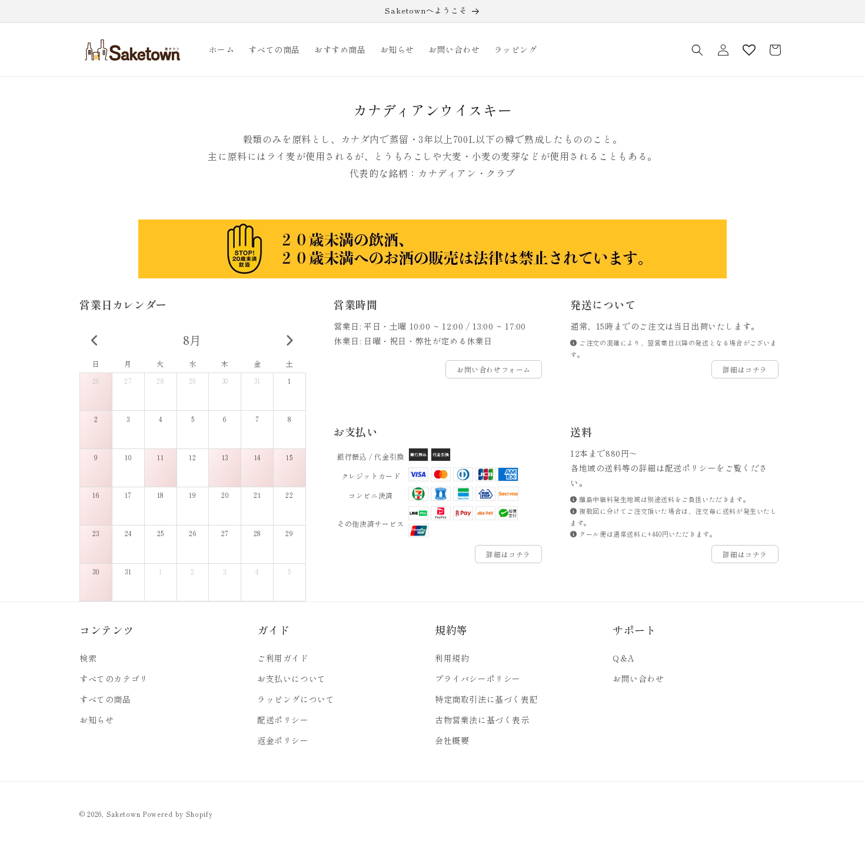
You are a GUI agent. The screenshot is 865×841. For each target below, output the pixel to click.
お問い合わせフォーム (494, 369)
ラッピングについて (295, 699)
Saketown (124, 814)
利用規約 (452, 658)
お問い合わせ (638, 678)
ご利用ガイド (283, 658)
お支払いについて (291, 678)
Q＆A (624, 658)
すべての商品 (105, 699)
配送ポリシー (283, 720)
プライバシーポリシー (478, 678)
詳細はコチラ (745, 369)
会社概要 (452, 740)
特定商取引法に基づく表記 (486, 699)
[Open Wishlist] (749, 50)
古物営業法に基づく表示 (482, 720)
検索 (88, 658)
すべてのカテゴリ (113, 678)
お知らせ (96, 720)
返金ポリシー (283, 740)
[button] (697, 50)
